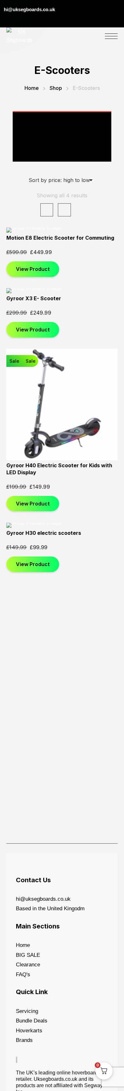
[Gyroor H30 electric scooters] (62, 525)
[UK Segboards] (19, 35)
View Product (33, 269)
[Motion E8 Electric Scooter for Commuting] (62, 230)
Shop (56, 88)
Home (31, 88)
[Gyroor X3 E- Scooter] (62, 290)
